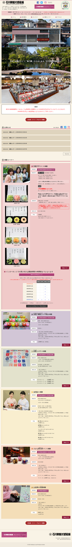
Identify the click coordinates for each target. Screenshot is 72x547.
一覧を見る (66, 153)
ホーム (14, 17)
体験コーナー (47, 17)
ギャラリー (35, 17)
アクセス (59, 17)
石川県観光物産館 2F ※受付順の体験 (46, 317)
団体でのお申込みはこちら (37, 274)
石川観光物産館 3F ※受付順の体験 (45, 354)
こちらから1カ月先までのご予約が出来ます (36, 306)
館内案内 (24, 17)
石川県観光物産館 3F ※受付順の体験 (46, 452)
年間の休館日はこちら (36, 13)
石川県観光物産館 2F (42, 490)
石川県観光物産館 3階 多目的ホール (46, 169)
